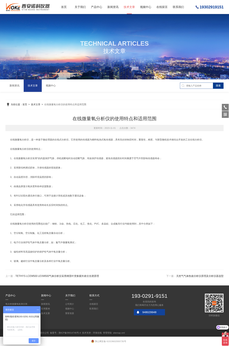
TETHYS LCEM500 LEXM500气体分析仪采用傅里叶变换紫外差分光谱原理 (57, 276)
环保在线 (97, 333)
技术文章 (129, 7)
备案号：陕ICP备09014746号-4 (65, 333)
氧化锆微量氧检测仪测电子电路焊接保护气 (17, 304)
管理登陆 (107, 333)
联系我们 (178, 7)
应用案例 (45, 308)
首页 (64, 7)
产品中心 (96, 7)
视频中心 (145, 7)
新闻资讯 (113, 7)
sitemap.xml (119, 333)
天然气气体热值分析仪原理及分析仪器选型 (200, 276)
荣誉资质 (69, 313)
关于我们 (80, 7)
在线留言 (162, 7)
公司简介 (69, 304)
